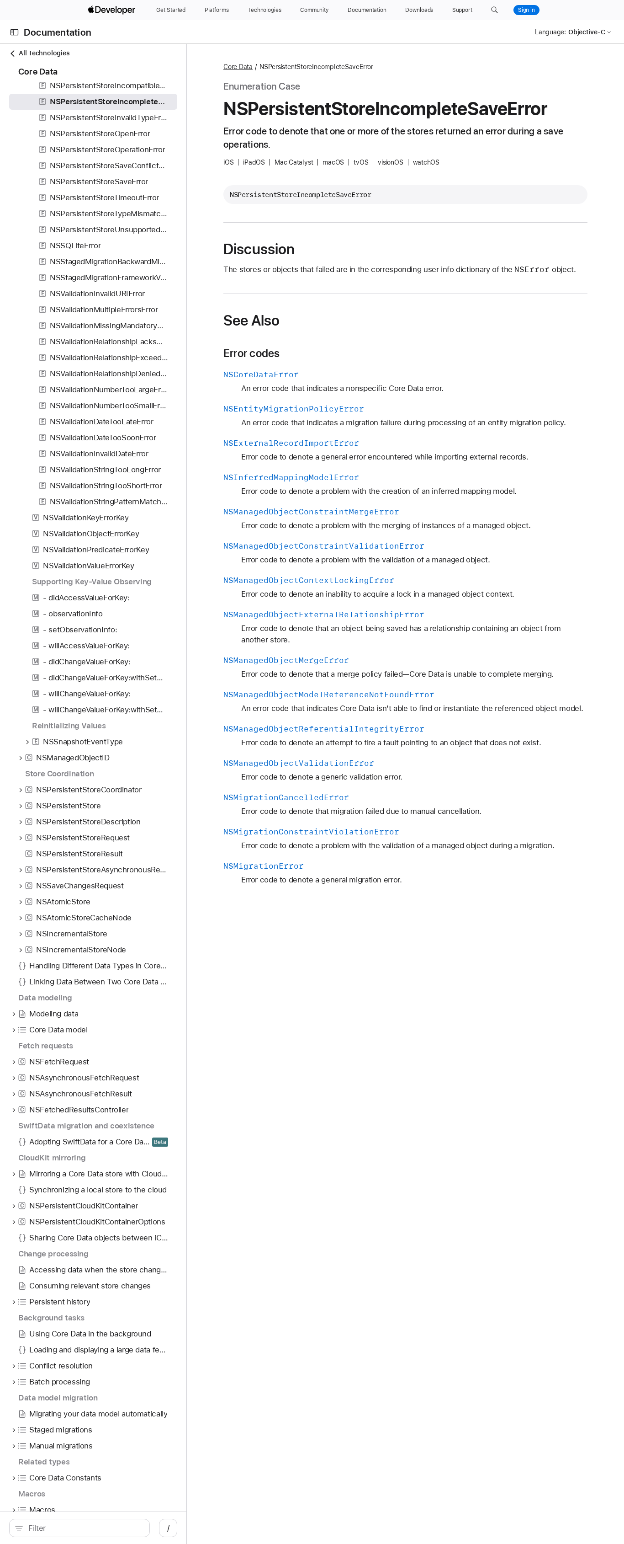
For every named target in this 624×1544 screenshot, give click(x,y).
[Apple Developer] (113, 10)
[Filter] (84, 1528)
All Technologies (44, 53)
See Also (251, 320)
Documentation (57, 32)
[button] (494, 10)
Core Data (238, 66)
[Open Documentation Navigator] (14, 32)
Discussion (259, 249)
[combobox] (84, 1528)
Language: (550, 32)
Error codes (251, 353)
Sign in (526, 10)
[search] (79, 1528)
